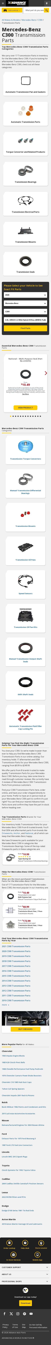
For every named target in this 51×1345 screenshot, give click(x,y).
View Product (25, 407)
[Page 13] (40, 416)
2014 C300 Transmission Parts (16, 980)
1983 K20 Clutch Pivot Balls (13, 1062)
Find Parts (25, 328)
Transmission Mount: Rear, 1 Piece (30, 911)
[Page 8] (28, 416)
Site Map (24, 1325)
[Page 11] (35, 416)
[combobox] (36, 10)
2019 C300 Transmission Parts (16, 956)
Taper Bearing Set (24, 859)
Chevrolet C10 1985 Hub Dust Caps (16, 1082)
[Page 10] (33, 416)
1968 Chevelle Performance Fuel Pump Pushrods (22, 1069)
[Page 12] (37, 416)
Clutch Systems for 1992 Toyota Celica (18, 1170)
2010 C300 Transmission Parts (16, 1000)
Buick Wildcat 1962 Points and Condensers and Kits (24, 1107)
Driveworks (7, 833)
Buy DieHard (25, 1029)
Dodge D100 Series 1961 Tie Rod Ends (18, 1210)
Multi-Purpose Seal (24, 897)
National (29, 833)
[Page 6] (23, 416)
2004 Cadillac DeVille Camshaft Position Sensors (22, 1183)
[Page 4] (18, 416)
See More (25, 394)
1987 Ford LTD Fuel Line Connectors (17, 1145)
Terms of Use (15, 1325)
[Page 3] (15, 416)
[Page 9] (30, 416)
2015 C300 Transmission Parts (16, 976)
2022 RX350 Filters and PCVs (14, 1197)
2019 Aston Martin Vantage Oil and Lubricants (22, 1224)
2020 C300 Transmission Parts (16, 951)
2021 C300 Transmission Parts (16, 946)
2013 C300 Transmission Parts (16, 985)
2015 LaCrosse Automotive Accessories (18, 1113)
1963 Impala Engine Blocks (13, 1056)
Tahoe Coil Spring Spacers (13, 1089)
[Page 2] (13, 416)
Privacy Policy (5, 1325)
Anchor (16, 833)
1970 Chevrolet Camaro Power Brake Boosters (21, 1075)
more (4, 1004)
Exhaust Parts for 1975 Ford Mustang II (19, 1138)
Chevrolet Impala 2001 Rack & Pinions (18, 1095)
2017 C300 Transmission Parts (16, 966)
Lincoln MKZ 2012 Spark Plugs (14, 1156)
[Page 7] (25, 416)
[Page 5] (20, 416)
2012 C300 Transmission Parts (16, 990)
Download (25, 1303)
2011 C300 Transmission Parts (16, 995)
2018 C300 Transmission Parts (16, 961)
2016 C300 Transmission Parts (16, 971)
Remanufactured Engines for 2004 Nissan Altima (23, 1125)
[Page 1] (10, 416)
